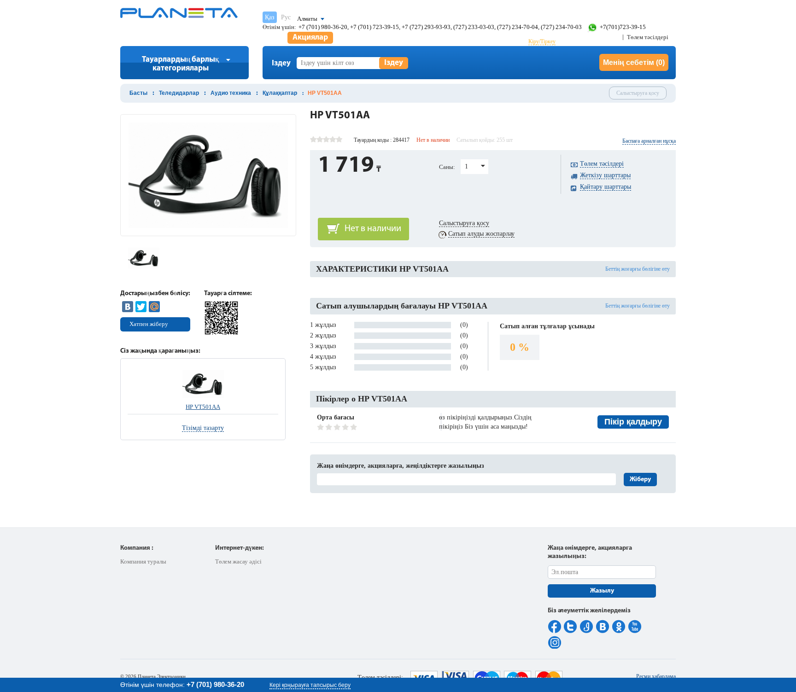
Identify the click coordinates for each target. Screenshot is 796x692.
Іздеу (393, 63)
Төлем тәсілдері (647, 37)
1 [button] (466, 166)
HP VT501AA (203, 406)
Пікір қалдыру (633, 421)
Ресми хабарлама (656, 676)
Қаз (270, 17)
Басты (138, 93)
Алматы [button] (307, 18)
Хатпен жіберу (148, 323)
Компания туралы (143, 561)
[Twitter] (140, 306)
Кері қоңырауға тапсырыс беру (310, 685)
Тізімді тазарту (203, 428)
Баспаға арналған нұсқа (649, 141)
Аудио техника (231, 93)
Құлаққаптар (280, 93)
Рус (286, 17)
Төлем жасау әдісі (238, 561)
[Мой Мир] (154, 306)
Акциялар (310, 37)
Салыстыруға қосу (637, 93)
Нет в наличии (373, 228)
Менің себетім (634, 62)
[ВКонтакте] (127, 306)
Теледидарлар (179, 93)
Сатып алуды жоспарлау (481, 233)
